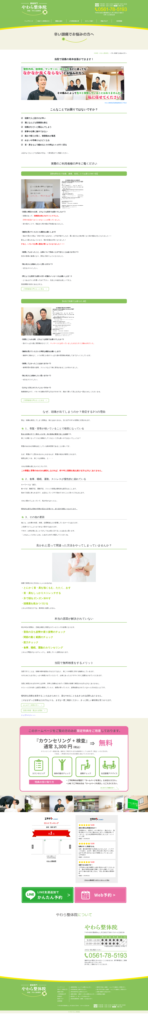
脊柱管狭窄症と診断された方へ (79, 991)
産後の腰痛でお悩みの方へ (104, 991)
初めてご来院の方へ (43, 21)
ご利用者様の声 (74, 21)
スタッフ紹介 (89, 21)
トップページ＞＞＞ (28, 715)
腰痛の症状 (58, 21)
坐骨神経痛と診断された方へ (79, 989)
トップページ (28, 21)
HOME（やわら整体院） (102, 53)
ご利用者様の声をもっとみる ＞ (35, 400)
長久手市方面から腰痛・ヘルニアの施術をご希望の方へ (112, 989)
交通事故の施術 (101, 994)
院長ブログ (104, 21)
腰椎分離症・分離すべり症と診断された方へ (83, 994)
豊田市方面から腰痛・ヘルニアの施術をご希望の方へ (111, 987)
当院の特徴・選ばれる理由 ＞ (34, 710)
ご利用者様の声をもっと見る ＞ (35, 289)
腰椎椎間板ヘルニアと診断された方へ (81, 987)
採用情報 (119, 21)
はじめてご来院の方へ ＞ (32, 705)
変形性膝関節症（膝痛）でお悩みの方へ (82, 998)
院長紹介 (59, 996)
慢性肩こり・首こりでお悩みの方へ (80, 996)
